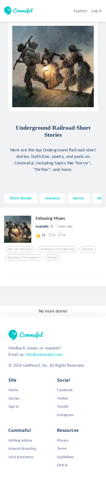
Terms (62, 448)
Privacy (63, 440)
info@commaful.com (44, 354)
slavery (87, 249)
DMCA (62, 465)
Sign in (13, 406)
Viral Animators (21, 456)
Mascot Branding (22, 448)
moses (52, 257)
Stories (14, 398)
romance (52, 198)
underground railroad (56, 249)
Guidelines (65, 456)
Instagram (65, 414)
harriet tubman (20, 249)
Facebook (65, 389)
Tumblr (62, 406)
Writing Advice (20, 440)
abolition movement (23, 257)
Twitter (62, 398)
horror (78, 198)
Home (13, 389)
